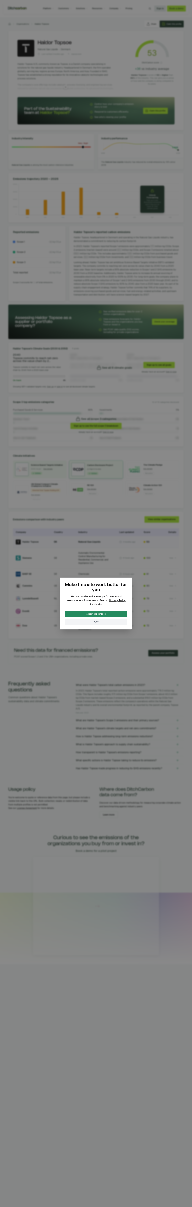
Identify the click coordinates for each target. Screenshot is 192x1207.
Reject (96, 621)
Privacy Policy (117, 600)
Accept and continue (96, 614)
